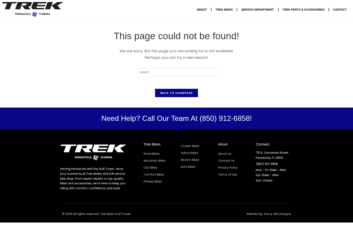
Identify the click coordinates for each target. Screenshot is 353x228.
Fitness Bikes (153, 181)
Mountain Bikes (154, 161)
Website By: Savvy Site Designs (269, 214)
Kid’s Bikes (188, 167)
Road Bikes (152, 154)
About (202, 9)
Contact (340, 9)
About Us (224, 154)
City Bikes (150, 168)
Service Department (257, 9)
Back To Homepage (176, 93)
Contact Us (226, 161)
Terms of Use (227, 174)
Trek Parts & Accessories (303, 9)
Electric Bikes (190, 160)
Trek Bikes (224, 9)
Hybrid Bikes (189, 153)
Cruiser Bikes (190, 146)
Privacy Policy (228, 168)
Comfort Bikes (154, 174)
